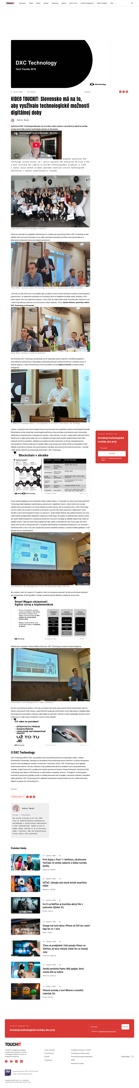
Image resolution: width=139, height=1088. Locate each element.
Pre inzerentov (49, 1053)
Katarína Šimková (49, 955)
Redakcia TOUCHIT (49, 869)
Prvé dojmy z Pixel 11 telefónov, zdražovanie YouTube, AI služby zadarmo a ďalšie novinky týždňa (65, 862)
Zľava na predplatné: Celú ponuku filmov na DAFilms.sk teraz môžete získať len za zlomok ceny (65, 948)
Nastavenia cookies (77, 1063)
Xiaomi (63, 3)
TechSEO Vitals (26, 1082)
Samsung (55, 3)
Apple (38, 3)
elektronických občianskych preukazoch (62, 525)
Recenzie (22, 3)
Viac (112, 3)
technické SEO (10, 1082)
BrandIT (47, 1056)
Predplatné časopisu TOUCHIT (81, 1050)
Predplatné (48, 1060)
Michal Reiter (48, 911)
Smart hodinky (102, 3)
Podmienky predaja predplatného (82, 1056)
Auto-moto (73, 3)
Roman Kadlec (47, 932)
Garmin (46, 3)
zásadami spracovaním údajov (107, 1031)
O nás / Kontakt (50, 1050)
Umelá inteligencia (87, 3)
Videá (31, 3)
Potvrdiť (112, 454)
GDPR (73, 1060)
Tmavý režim (125, 1056)
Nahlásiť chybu (17, 796)
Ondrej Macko (23, 120)
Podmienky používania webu (80, 1053)
